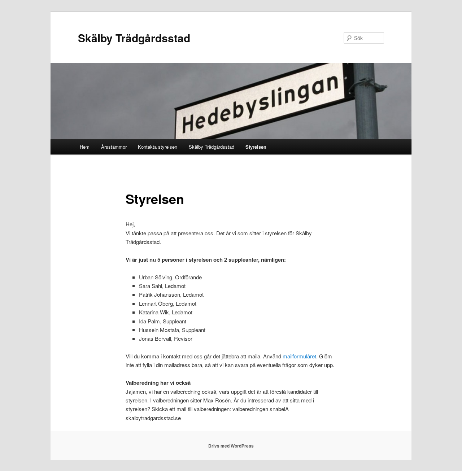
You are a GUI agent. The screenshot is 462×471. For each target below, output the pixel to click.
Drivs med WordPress (231, 445)
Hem (85, 146)
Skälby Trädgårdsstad (134, 37)
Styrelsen (255, 146)
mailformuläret (299, 356)
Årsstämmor (114, 146)
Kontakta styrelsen (157, 146)
